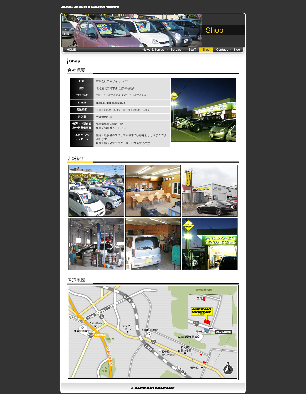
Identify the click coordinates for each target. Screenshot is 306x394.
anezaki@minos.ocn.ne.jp (110, 102)
